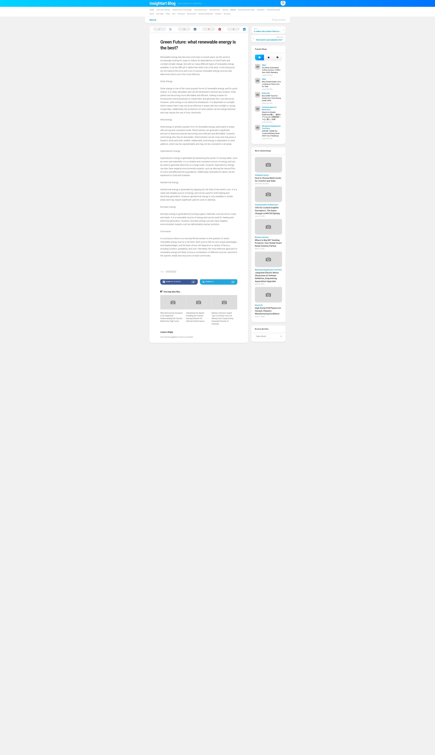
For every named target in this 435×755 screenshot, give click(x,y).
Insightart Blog (163, 3)
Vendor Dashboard (205, 14)
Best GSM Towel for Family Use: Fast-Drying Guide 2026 (271, 98)
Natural (233, 10)
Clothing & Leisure (262, 175)
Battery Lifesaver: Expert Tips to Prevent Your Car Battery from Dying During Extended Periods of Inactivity (222, 318)
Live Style (159, 14)
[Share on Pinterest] (211, 29)
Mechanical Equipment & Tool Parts (268, 270)
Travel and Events (200, 10)
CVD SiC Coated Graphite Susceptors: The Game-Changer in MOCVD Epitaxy (267, 210)
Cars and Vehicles (163, 10)
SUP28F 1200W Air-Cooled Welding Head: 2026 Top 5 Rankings (271, 133)
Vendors (218, 14)
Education (261, 10)
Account (227, 14)
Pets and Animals (273, 10)
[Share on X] (162, 29)
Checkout (181, 14)
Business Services (262, 237)
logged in (174, 337)
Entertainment (214, 10)
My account (191, 14)
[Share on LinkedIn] (236, 29)
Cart (173, 14)
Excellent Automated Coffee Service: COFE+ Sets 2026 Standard (271, 70)
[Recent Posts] (259, 57)
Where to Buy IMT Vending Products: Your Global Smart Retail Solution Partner (268, 243)
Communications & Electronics (266, 205)
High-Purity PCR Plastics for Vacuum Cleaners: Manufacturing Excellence (268, 311)
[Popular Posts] (268, 57)
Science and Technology (182, 10)
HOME (152, 10)
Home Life (266, 93)
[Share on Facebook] (186, 29)
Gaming (225, 10)
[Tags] (277, 57)
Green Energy (171, 271)
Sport (152, 14)
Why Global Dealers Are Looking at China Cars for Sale (271, 84)
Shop (168, 14)
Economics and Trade (246, 10)
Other (264, 65)
